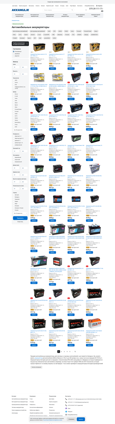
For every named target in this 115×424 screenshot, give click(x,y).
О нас (31, 399)
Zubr (40, 38)
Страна (15, 192)
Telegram (70, 411)
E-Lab (39, 34)
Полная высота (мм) (18, 185)
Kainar (26, 34)
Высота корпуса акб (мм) (19, 179)
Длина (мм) (16, 165)
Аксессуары (15, 413)
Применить (20, 218)
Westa (16, 120)
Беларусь (17, 197)
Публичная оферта (34, 410)
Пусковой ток (16, 148)
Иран (16, 203)
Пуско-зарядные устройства (19, 410)
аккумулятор (38, 358)
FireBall (15, 38)
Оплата (37, 5)
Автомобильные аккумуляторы (19, 15)
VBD (53, 34)
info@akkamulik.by (72, 414)
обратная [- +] (18, 136)
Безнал (43, 5)
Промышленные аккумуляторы (50, 15)
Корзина (100, 5)
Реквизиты (32, 404)
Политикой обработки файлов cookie (52, 420)
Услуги (57, 5)
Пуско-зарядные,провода (80, 15)
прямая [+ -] (17, 140)
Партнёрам (73, 5)
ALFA (16, 116)
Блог (67, 5)
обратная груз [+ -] (19, 138)
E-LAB (16, 96)
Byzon (29, 38)
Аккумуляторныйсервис (95, 15)
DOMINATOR (94, 34)
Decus (95, 31)
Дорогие (17, 56)
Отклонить (71, 419)
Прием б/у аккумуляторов (56, 416)
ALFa (20, 34)
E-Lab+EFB (46, 34)
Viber (69, 408)
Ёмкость (15, 71)
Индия (16, 201)
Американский (18, 161)
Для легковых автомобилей (20, 31)
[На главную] (20, 10)
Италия (16, 210)
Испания (17, 205)
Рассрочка (52, 410)
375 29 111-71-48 (96, 9)
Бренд (14, 91)
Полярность (16, 134)
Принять (81, 419)
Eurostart (22, 38)
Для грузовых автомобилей (37, 31)
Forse (16, 124)
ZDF (35, 38)
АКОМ (60, 31)
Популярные (18, 51)
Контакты (79, 5)
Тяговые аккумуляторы (18, 407)
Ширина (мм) (16, 172)
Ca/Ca (16, 82)
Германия (17, 199)
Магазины (31, 5)
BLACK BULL (18, 122)
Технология (16, 78)
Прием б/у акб (50, 5)
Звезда (86, 34)
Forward (79, 31)
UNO (16, 126)
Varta (72, 31)
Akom (16, 102)
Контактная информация (36, 407)
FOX (73, 34)
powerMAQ (47, 38)
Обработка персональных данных (38, 416)
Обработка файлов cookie (36, 413)
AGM (49, 31)
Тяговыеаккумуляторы (65, 15)
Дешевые (17, 53)
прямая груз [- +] (19, 142)
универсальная (18, 145)
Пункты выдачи (23, 5)
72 (75, 351)
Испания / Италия (19, 208)
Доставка (14, 5)
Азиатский (17, 159)
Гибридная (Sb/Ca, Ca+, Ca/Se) (20, 87)
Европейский (18, 157)
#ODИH (79, 34)
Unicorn (33, 34)
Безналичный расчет (54, 413)
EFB (54, 31)
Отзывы (62, 5)
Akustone (60, 34)
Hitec (14, 34)
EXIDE (66, 31)
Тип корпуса (16, 155)
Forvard (67, 34)
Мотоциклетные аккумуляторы (35, 15)
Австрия (17, 195)
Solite (54, 38)
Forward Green (87, 31)
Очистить (20, 221)
